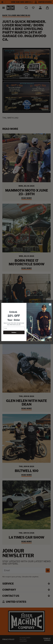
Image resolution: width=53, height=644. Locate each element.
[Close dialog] (50, 304)
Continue (14, 332)
